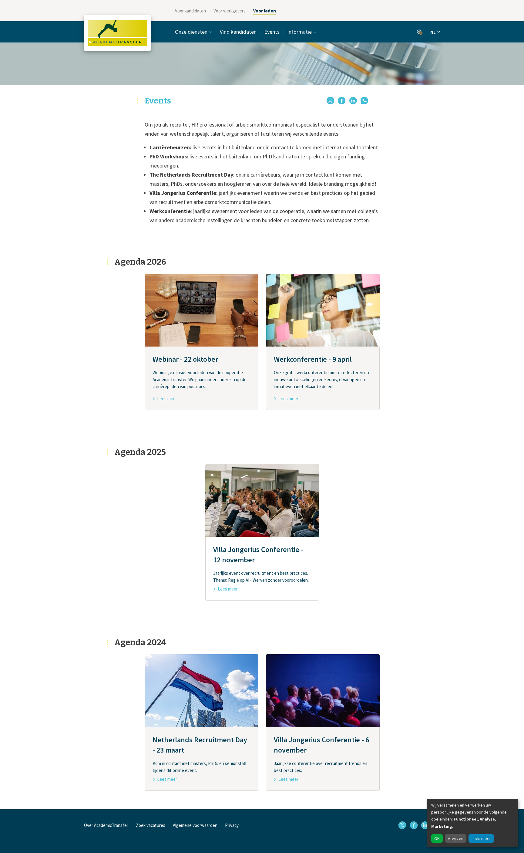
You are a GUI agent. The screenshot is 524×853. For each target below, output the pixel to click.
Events (272, 31)
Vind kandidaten (238, 31)
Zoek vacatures (150, 825)
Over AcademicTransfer (106, 825)
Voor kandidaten (190, 11)
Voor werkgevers (229, 11)
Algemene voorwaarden (195, 825)
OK (437, 838)
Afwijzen (455, 838)
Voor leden (264, 11)
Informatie (299, 31)
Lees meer (481, 838)
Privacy (232, 825)
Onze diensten (191, 31)
